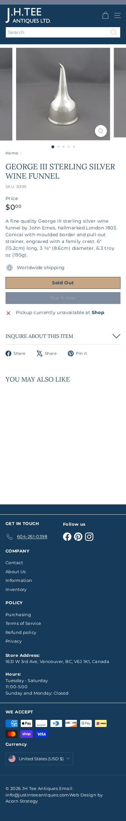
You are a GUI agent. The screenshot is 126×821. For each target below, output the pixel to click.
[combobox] (63, 32)
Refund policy (20, 632)
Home (11, 153)
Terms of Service (23, 623)
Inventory (16, 589)
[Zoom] (101, 131)
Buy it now (63, 298)
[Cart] (105, 15)
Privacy (13, 641)
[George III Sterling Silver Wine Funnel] (46, 439)
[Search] (114, 32)
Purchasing (18, 614)
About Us (15, 571)
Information (18, 580)
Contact (14, 562)
